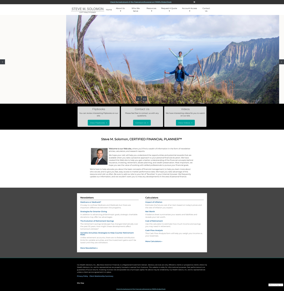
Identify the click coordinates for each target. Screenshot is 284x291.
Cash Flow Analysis (154, 230)
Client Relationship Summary (101, 276)
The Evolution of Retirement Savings (97, 221)
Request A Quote (169, 8)
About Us (120, 8)
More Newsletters (89, 248)
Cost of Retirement (154, 221)
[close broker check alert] (194, 2)
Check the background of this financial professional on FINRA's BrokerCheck (141, 2)
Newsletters (87, 197)
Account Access (189, 8)
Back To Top (274, 285)
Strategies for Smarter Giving (93, 211)
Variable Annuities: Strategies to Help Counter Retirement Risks (107, 234)
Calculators (151, 197)
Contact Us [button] (140, 123)
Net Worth (150, 211)
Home (109, 10)
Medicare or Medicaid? (90, 202)
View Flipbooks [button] (97, 123)
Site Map (80, 283)
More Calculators (153, 241)
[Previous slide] (2, 61)
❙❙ (144, 99)
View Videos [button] (184, 123)
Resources (151, 8)
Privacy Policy (82, 276)
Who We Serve (136, 9)
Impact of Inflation (153, 202)
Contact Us (206, 9)
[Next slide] (281, 61)
